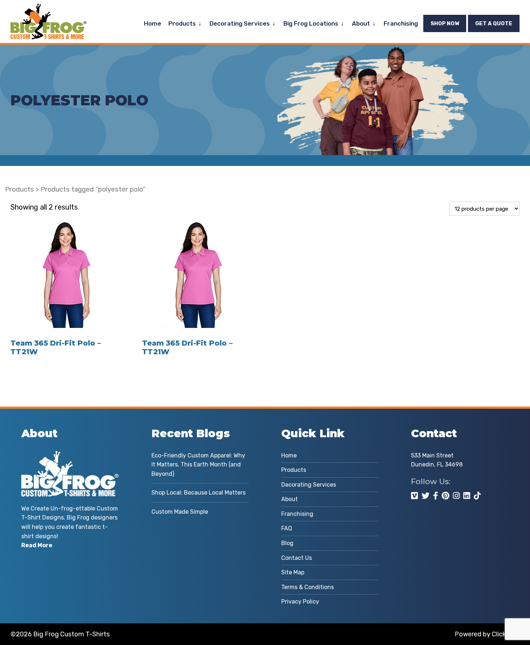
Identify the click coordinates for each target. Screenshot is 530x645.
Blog (287, 543)
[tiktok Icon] (477, 496)
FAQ (286, 528)
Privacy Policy (300, 601)
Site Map (292, 572)
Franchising (401, 23)
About (361, 23)
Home (152, 23)
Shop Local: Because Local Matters (198, 492)
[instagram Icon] (456, 496)
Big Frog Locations (310, 23)
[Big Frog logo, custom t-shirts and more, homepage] (48, 9)
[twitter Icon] (425, 496)
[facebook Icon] (435, 496)
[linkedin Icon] (466, 496)
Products (182, 23)
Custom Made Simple (179, 511)
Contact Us (296, 557)
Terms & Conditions (307, 587)
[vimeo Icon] (414, 496)
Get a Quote (493, 23)
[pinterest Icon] (445, 496)
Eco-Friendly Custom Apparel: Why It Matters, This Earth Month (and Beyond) (198, 464)
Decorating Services (239, 23)
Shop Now (444, 23)
